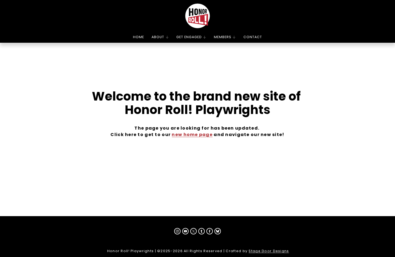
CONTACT (252, 37)
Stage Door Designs (269, 251)
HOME (138, 37)
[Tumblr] (201, 231)
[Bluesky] (217, 231)
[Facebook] (209, 231)
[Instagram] (177, 231)
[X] (193, 231)
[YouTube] (185, 231)
